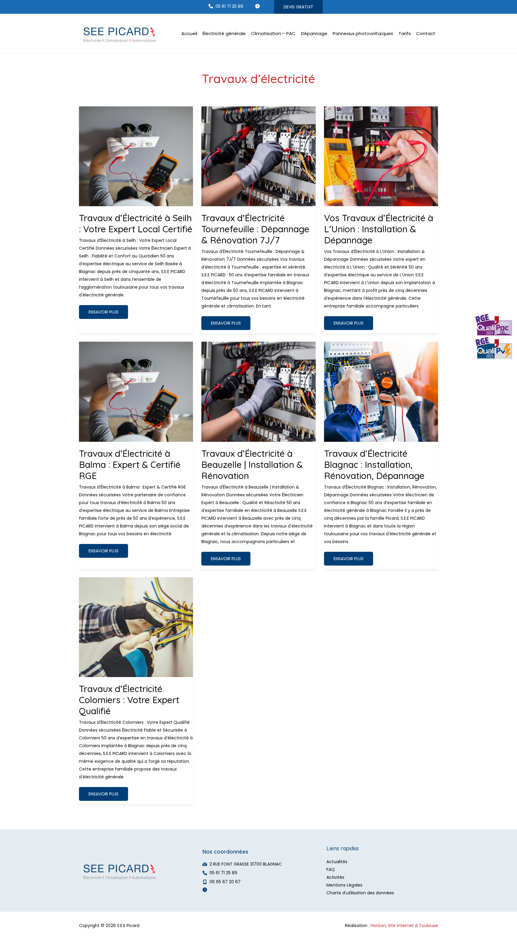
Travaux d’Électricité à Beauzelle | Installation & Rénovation (252, 464)
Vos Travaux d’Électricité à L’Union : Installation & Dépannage (378, 229)
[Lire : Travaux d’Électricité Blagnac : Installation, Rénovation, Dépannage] (381, 391)
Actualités (336, 862)
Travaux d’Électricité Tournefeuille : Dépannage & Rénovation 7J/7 (255, 229)
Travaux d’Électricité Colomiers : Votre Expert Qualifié (129, 700)
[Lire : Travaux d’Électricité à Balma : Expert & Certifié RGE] (136, 391)
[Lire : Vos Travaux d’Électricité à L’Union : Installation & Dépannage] (381, 156)
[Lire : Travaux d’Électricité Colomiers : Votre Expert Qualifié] (136, 627)
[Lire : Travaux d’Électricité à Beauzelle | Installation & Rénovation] (258, 391)
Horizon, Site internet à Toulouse (404, 926)
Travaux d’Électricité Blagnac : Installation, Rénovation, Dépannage (374, 464)
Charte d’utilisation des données (360, 893)
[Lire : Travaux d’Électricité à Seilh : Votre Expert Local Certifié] (136, 156)
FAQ (330, 869)
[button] (226, 6)
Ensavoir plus (103, 314)
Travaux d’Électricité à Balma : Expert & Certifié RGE (129, 464)
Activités (335, 877)
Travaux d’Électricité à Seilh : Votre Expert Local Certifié (135, 223)
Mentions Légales (344, 885)
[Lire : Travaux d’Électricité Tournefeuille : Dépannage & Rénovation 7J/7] (258, 156)
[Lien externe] (492, 336)
